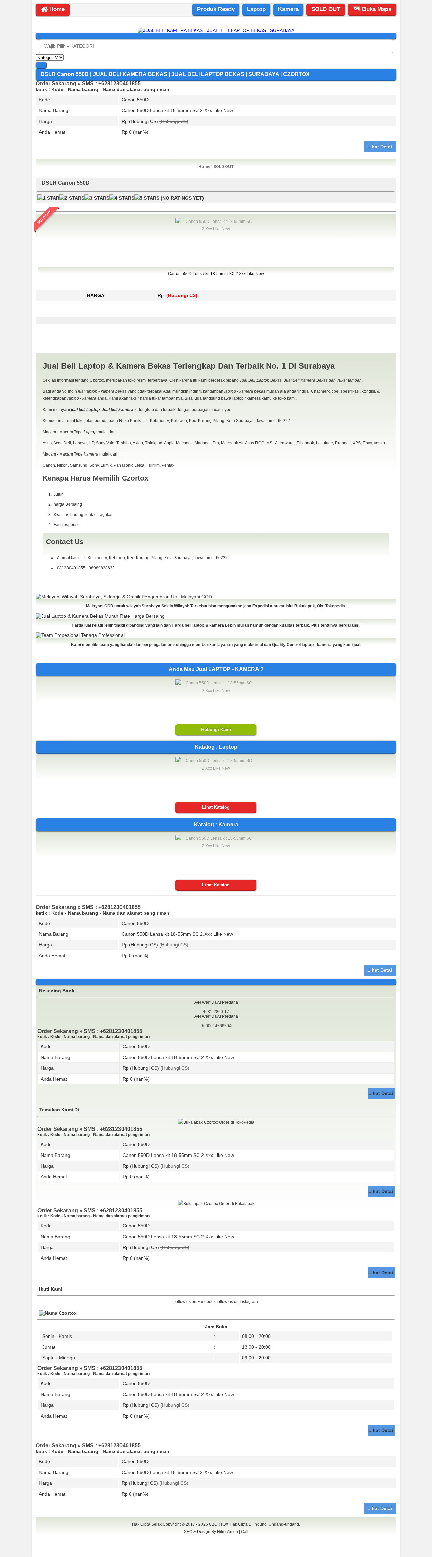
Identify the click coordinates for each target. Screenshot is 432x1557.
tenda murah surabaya (216, 1546)
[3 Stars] (96, 198)
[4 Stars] (121, 198)
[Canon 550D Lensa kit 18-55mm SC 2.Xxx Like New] (216, 229)
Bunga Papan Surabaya (216, 1539)
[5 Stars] (146, 198)
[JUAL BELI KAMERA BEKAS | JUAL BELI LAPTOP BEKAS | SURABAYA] (216, 30)
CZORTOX (219, 1524)
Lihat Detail (380, 146)
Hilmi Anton (227, 1531)
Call (244, 1531)
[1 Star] (48, 198)
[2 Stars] (71, 198)
